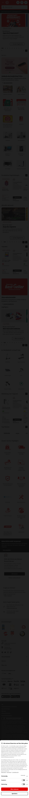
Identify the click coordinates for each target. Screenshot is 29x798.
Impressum (9, 772)
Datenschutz (3, 772)
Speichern (14, 793)
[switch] (23, 780)
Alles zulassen (15, 789)
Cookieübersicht (15, 772)
